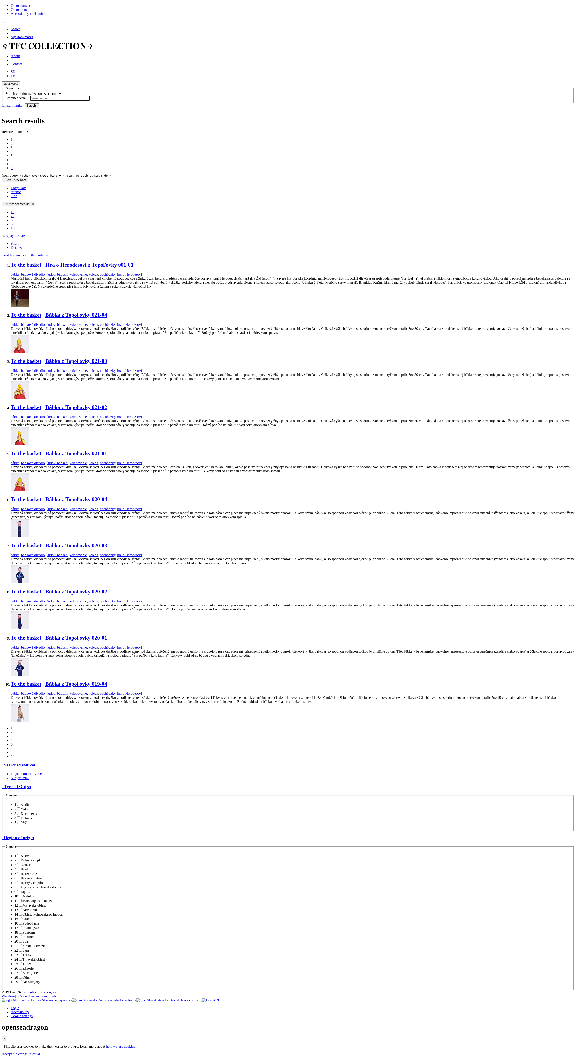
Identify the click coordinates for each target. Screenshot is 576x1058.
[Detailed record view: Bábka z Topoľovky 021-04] (20, 351)
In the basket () (38, 255)
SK (13, 72)
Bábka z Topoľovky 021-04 (76, 315)
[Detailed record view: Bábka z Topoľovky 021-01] (20, 490)
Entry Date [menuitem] (18, 188)
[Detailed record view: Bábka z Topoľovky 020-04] (20, 536)
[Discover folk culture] (48, 48)
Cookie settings (22, 1016)
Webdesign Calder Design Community (29, 996)
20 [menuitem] (12, 216)
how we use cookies (120, 1046)
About (15, 56)
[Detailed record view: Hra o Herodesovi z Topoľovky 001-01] (20, 305)
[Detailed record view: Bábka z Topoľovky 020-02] (20, 628)
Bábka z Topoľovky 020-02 (76, 592)
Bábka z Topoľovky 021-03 (76, 361)
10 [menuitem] (12, 212)
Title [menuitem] (14, 196)
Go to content (20, 5)
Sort (15, 180)
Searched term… (17, 98)
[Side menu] (3, 22)
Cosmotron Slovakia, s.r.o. (40, 992)
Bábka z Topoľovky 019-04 (76, 684)
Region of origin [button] (18, 837)
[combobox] (60, 98)
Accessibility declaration (28, 14)
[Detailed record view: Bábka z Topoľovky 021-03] (20, 398)
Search (15, 29)
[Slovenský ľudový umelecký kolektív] (104, 1000)
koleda (93, 274)
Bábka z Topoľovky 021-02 (76, 407)
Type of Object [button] (16, 786)
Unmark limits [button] (13, 105)
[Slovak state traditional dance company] (169, 1000)
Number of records (19, 204)
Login (15, 1008)
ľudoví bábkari (57, 274)
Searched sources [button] (18, 765)
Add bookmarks (14, 255)
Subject (20, 778)
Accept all (9, 1054)
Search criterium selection (23, 93)
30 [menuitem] (12, 220)
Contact (16, 64)
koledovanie (78, 274)
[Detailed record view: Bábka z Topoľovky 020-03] (20, 582)
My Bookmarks (22, 37)
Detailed (17, 247)
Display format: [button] (13, 236)
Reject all (34, 1054)
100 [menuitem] (13, 228)
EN (13, 76)
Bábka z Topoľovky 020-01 (76, 638)
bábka (15, 274)
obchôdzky (107, 274)
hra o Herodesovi (129, 274)
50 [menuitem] (12, 224)
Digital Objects (26, 774)
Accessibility (20, 1012)
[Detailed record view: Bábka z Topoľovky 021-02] (20, 444)
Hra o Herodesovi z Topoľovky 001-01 (89, 265)
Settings (21, 1054)
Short (14, 243)
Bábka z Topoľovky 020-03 (76, 545)
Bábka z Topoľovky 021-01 (76, 453)
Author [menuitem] (16, 192)
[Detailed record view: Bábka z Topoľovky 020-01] (20, 674)
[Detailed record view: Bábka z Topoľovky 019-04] (20, 720)
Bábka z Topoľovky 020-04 (76, 499)
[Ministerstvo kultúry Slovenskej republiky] (37, 1000)
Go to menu (19, 9)
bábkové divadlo (33, 274)
